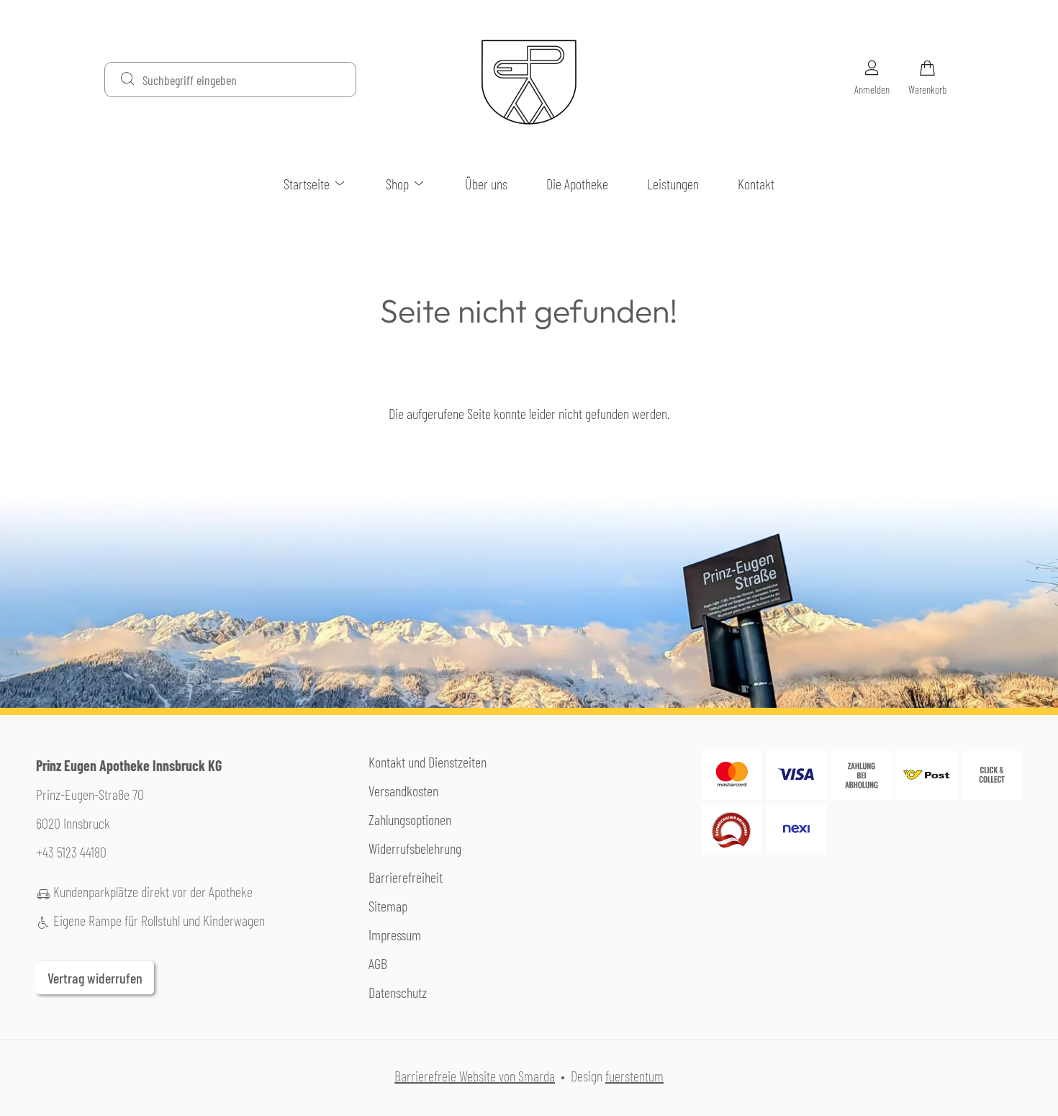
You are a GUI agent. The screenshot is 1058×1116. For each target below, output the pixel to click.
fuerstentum (634, 1075)
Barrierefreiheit (406, 877)
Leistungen (673, 183)
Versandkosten (403, 790)
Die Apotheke (577, 183)
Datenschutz (398, 992)
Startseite (308, 183)
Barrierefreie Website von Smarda (474, 1075)
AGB (378, 963)
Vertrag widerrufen (95, 977)
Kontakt (756, 183)
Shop (399, 183)
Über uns (486, 183)
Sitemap (388, 905)
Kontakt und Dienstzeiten (428, 761)
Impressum (395, 934)
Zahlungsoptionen (410, 819)
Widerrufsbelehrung (415, 848)
